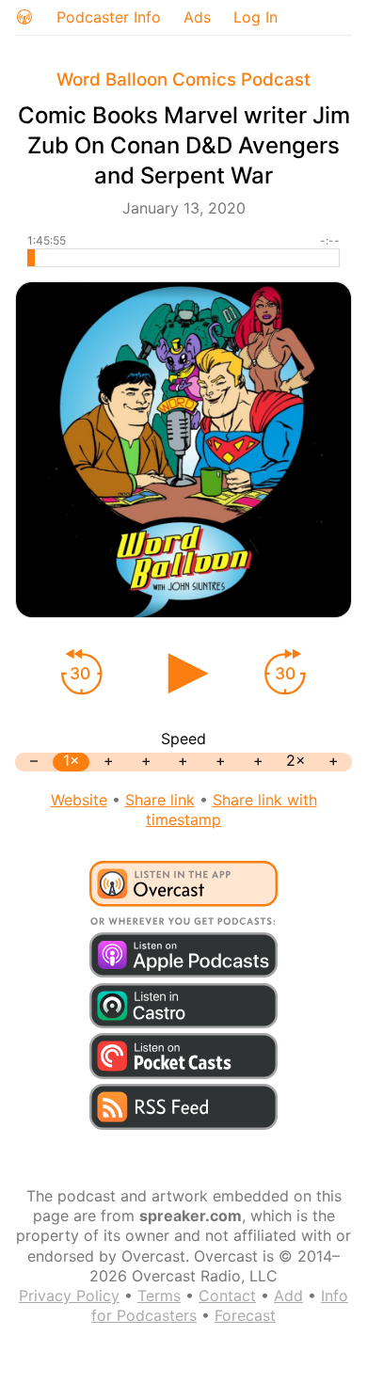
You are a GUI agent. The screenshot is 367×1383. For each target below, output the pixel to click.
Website (79, 799)
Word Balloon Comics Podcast (183, 79)
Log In (255, 17)
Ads (197, 17)
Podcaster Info (108, 17)
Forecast (245, 1315)
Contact (227, 1295)
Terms (159, 1295)
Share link (160, 799)
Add (288, 1295)
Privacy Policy (69, 1295)
